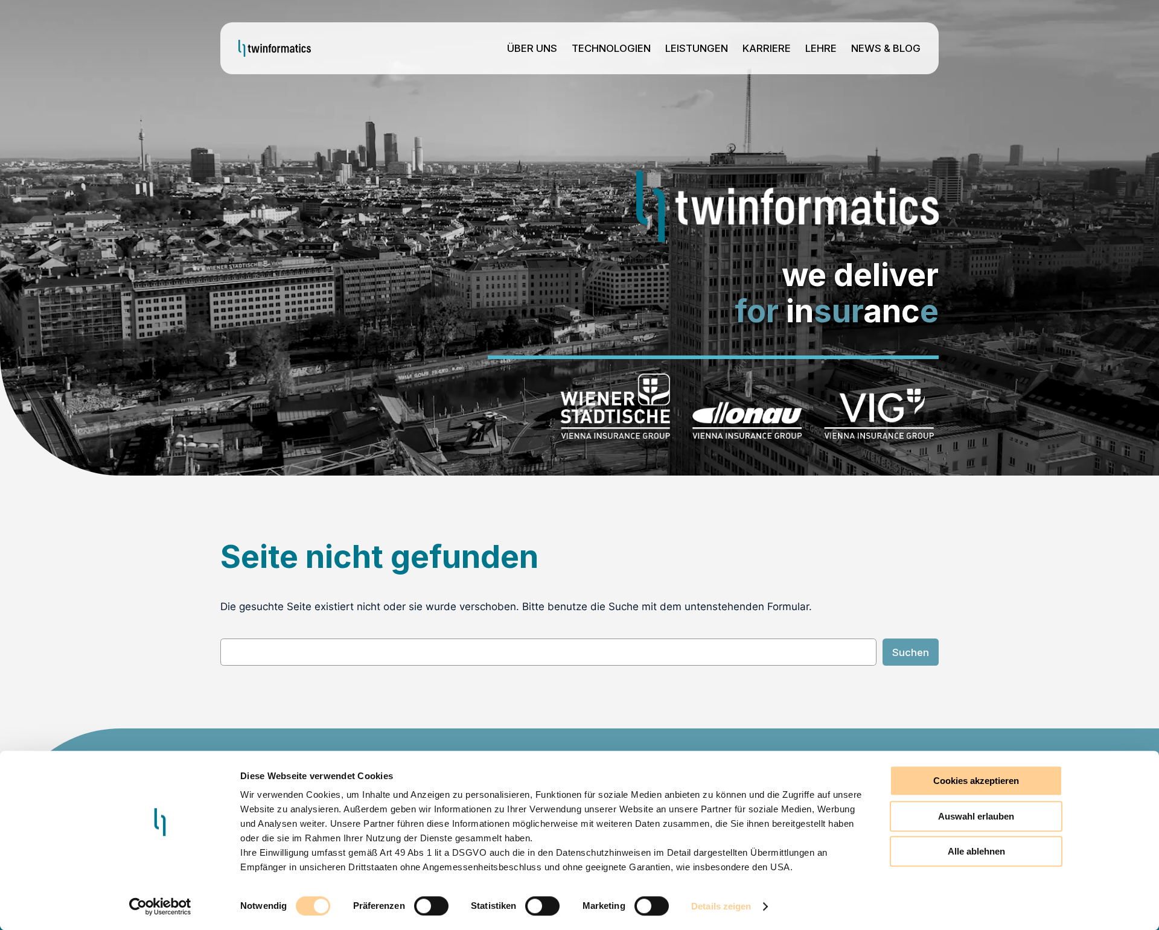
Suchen (910, 652)
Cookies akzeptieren (976, 781)
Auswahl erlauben (976, 816)
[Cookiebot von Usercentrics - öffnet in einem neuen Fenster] (160, 906)
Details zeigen (721, 906)
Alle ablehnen (976, 851)
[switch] (431, 906)
